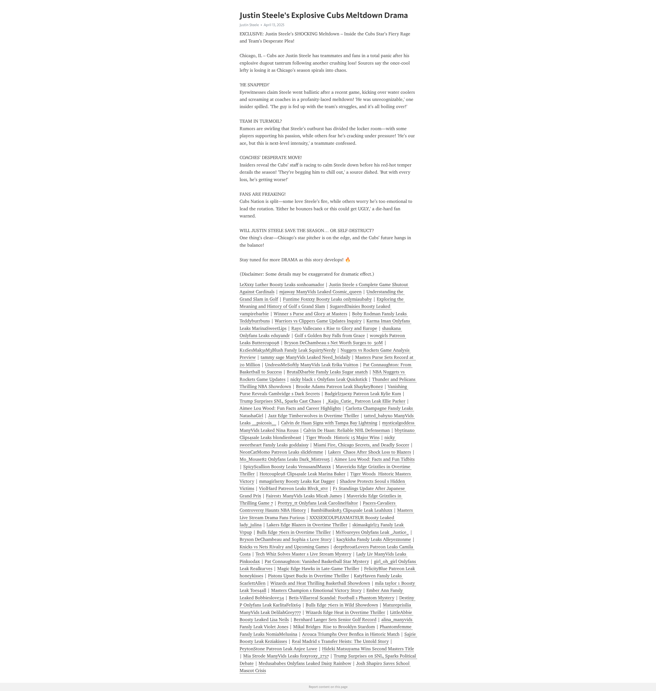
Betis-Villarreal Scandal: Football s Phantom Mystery (341, 598)
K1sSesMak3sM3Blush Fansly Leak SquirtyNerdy (288, 350)
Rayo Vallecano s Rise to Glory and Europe (334, 328)
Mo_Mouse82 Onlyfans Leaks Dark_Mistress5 (285, 459)
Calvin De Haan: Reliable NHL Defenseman (346, 430)
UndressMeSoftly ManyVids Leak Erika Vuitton (311, 365)
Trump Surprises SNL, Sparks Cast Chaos (280, 401)
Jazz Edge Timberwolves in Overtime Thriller (313, 415)
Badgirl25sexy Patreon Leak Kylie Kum (363, 393)
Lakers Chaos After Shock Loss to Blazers (369, 452)
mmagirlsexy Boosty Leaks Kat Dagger (297, 481)
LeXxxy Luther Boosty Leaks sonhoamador (282, 284)
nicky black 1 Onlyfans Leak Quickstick (328, 379)
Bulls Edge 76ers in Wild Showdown (342, 605)
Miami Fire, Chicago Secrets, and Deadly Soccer (361, 445)
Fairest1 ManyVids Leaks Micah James (304, 496)
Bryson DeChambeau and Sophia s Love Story (286, 539)
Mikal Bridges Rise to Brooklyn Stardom (334, 627)
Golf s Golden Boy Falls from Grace (330, 335)
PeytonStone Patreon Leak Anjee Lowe (278, 649)
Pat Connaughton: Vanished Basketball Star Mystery (317, 561)
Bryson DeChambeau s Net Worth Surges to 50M (333, 343)
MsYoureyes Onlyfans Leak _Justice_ (372, 532)
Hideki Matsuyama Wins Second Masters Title (368, 649)
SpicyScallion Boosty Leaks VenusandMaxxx (287, 466)
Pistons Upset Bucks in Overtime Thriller (308, 576)
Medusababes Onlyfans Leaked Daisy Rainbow (305, 663)
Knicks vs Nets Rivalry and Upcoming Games (284, 547)
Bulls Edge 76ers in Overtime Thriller (294, 532)
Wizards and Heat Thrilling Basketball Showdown (320, 583)
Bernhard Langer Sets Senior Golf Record (335, 619)
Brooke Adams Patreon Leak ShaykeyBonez (339, 386)
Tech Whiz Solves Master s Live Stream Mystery (303, 554)
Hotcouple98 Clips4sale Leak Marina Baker (302, 474)
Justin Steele (249, 25)
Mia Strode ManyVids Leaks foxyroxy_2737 (286, 656)
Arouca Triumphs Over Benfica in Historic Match (350, 634)
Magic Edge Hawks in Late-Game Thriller (318, 568)
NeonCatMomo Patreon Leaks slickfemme (281, 452)
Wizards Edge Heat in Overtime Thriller (345, 612)
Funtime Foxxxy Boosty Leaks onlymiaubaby (327, 299)
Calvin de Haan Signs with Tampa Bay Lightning (329, 423)
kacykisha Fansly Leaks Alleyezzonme (373, 539)
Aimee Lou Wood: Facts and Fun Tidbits (374, 459)
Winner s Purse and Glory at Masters (310, 314)
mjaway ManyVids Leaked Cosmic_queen (320, 292)
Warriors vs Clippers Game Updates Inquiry (318, 321)
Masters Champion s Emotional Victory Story (316, 590)
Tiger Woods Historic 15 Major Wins (343, 437)
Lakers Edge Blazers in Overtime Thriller (306, 525)
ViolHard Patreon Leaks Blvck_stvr (293, 488)
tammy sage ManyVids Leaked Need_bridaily (305, 357)
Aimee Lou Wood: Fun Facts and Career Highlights (290, 408)
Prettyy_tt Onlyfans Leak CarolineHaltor (318, 503)
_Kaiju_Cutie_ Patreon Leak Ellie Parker (365, 401)
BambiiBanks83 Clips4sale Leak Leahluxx (351, 510)
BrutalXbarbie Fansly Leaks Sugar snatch (327, 372)
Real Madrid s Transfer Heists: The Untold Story (340, 641)
